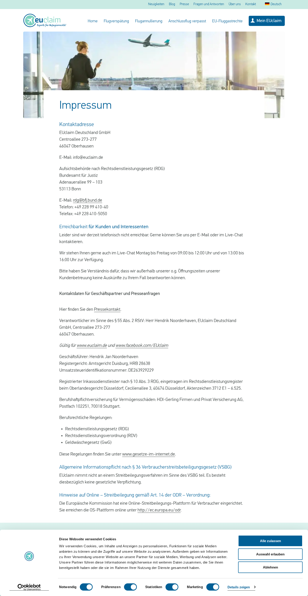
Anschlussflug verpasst (187, 21)
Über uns (235, 4)
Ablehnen (270, 567)
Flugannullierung (148, 21)
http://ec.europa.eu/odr (159, 510)
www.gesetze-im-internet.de (148, 454)
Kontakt (250, 4)
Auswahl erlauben (270, 554)
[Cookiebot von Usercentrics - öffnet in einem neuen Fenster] (29, 587)
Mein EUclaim (269, 21)
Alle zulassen (270, 541)
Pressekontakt (107, 309)
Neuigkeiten (156, 4)
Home (93, 21)
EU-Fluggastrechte (227, 21)
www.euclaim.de (92, 345)
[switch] (130, 587)
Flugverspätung (116, 21)
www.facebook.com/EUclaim (141, 345)
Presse (184, 4)
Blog (172, 4)
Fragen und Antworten (208, 4)
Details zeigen (239, 587)
